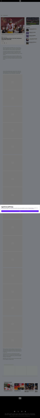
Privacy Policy (2, 208)
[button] (20, 211)
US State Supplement (31, 208)
